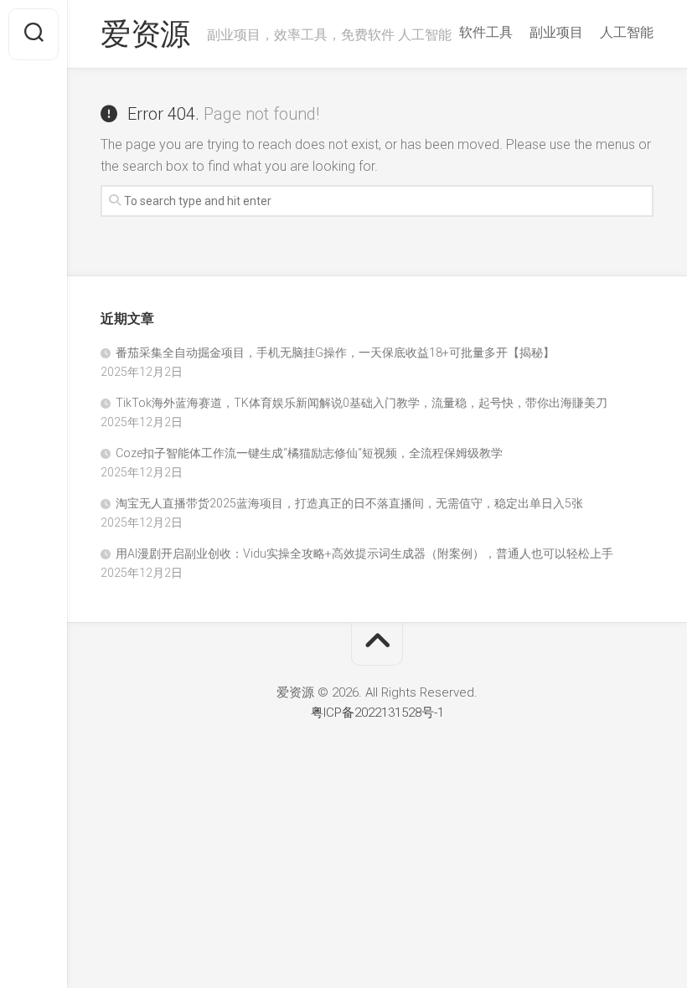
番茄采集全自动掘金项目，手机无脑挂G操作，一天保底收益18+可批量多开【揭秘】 (335, 352)
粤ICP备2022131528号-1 (377, 712)
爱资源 (145, 34)
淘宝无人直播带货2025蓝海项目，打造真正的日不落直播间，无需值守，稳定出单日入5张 (349, 503)
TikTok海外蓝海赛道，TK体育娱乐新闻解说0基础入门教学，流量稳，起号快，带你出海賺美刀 (361, 402)
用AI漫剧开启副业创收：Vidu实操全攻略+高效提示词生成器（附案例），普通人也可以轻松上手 (364, 553)
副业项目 (556, 32)
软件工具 (486, 32)
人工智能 (626, 32)
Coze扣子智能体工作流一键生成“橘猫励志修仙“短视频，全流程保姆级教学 (309, 453)
